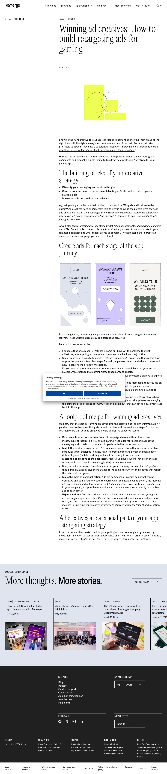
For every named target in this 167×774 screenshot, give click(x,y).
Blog (60, 682)
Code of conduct (8, 768)
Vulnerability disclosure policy (107, 768)
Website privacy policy (48, 768)
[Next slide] (156, 624)
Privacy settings (154, 768)
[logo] (12, 6)
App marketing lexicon (70, 695)
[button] (84, 5)
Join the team (65, 699)
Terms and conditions (26, 768)
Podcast (62, 685)
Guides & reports (67, 689)
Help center (64, 702)
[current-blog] (26, 624)
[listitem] (26, 624)
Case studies (65, 692)
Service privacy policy (69, 768)
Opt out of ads (129, 768)
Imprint (143, 768)
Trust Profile (88, 768)
